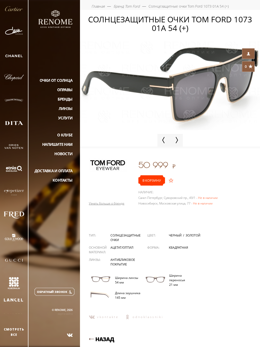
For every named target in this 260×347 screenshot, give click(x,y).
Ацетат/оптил (121, 247)
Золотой (193, 235)
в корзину (151, 180)
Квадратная (178, 247)
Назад (104, 339)
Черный (175, 235)
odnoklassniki (148, 317)
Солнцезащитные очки (125, 237)
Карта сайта (65, 314)
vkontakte (108, 317)
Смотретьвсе (14, 332)
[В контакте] (70, 335)
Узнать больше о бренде (106, 203)
